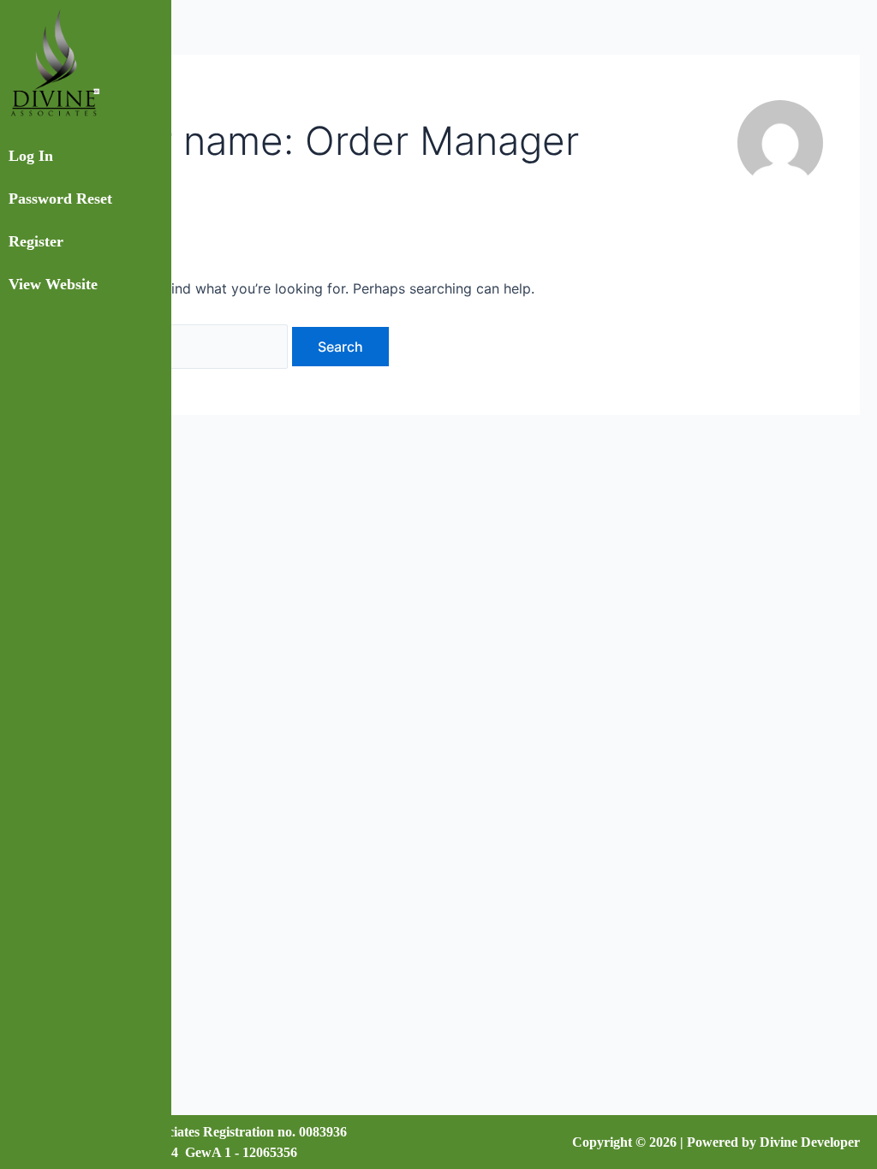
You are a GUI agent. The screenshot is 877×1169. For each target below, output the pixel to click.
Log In (31, 155)
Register (36, 241)
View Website (53, 284)
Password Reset (60, 198)
